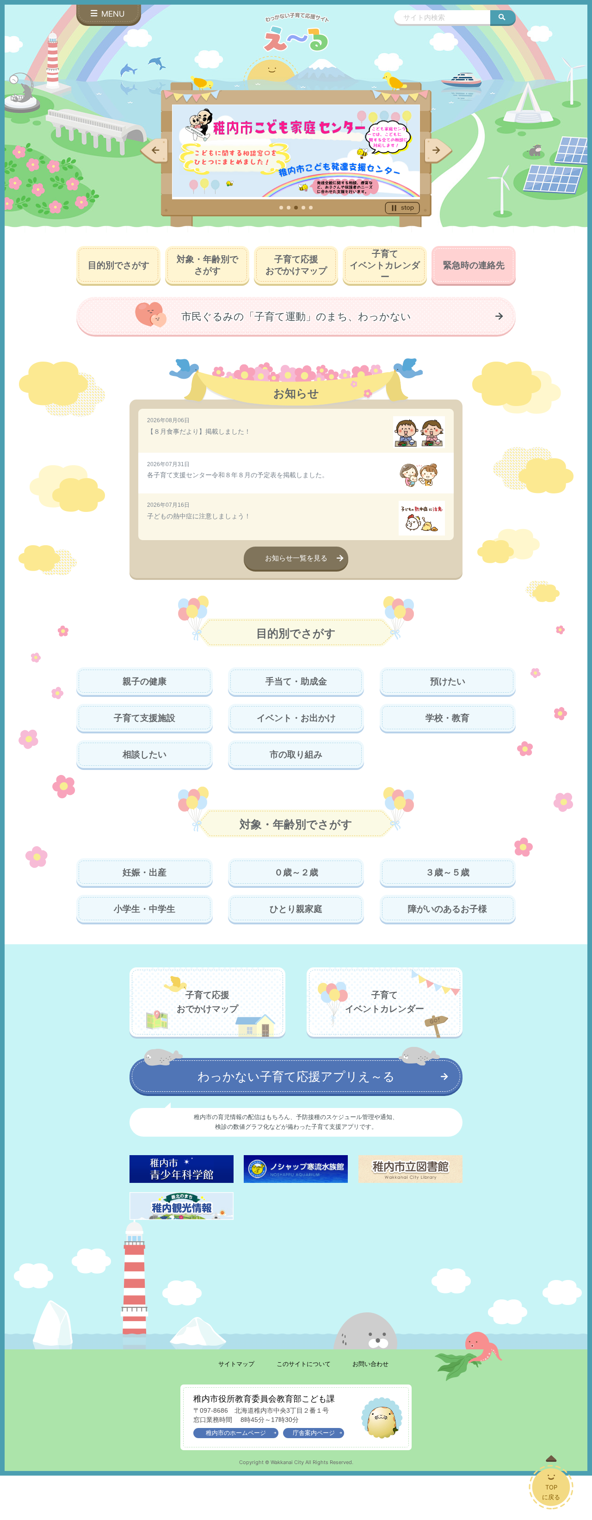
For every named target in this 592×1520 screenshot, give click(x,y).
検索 (503, 17)
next (438, 151)
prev (154, 151)
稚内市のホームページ (236, 1432)
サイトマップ (236, 1363)
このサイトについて (304, 1363)
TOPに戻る (551, 1492)
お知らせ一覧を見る (296, 558)
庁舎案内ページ (314, 1432)
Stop (402, 208)
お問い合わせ (370, 1363)
